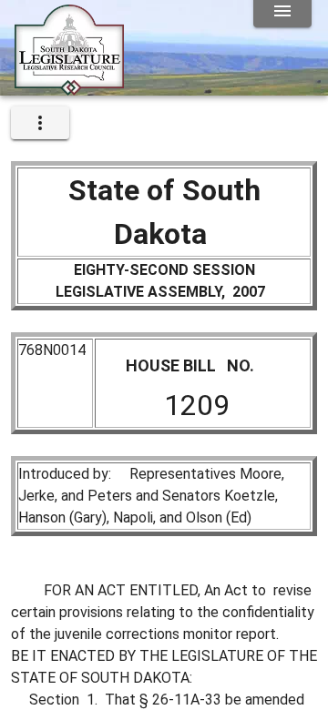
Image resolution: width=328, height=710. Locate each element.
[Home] (69, 88)
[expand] (40, 122)
